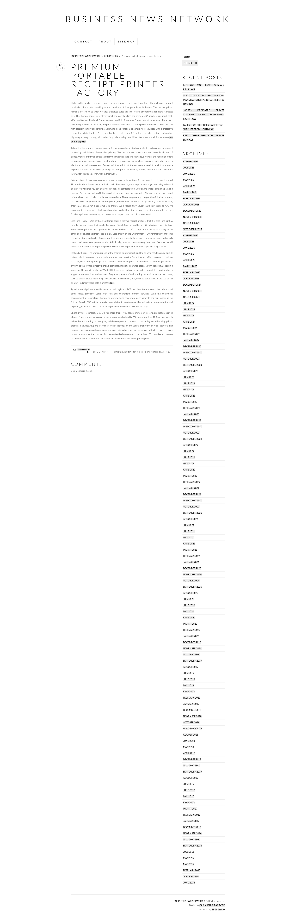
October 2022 (191, 432)
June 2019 (189, 679)
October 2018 (191, 722)
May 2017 (188, 796)
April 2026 (189, 186)
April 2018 (189, 753)
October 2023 (191, 358)
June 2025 (189, 248)
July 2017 (188, 784)
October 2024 (191, 297)
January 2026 (191, 204)
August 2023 (190, 371)
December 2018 (192, 710)
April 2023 (189, 395)
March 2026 (190, 192)
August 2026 (190, 161)
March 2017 (190, 808)
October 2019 (191, 654)
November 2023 (192, 352)
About (105, 41)
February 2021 (191, 556)
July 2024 (188, 303)
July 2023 (188, 377)
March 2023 (190, 402)
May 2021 (188, 537)
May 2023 (188, 389)
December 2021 (192, 494)
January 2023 (191, 414)
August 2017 (190, 778)
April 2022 (189, 469)
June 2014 (189, 882)
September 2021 (192, 513)
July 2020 (188, 599)
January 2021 (191, 562)
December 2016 (192, 827)
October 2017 (191, 765)
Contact (83, 41)
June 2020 (189, 605)
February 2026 (191, 198)
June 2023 (189, 383)
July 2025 (188, 241)
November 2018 (192, 716)
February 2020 (191, 630)
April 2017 (189, 802)
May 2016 (188, 858)
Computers (111, 56)
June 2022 (189, 457)
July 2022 (188, 451)
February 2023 (191, 408)
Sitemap (126, 41)
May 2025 (188, 254)
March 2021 (190, 550)
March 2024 (190, 328)
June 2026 (189, 174)
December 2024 (192, 285)
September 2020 (192, 587)
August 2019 (190, 667)
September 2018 (192, 728)
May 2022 (188, 463)
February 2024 (191, 334)
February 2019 (191, 698)
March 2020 (190, 624)
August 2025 (190, 235)
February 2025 (191, 272)
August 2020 (190, 593)
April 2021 (189, 543)
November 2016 (192, 833)
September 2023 (192, 365)
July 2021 (188, 525)
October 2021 (191, 506)
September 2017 (192, 771)
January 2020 (191, 636)
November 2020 (192, 574)
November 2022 (192, 426)
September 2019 (192, 661)
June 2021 (189, 531)
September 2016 (192, 845)
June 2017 (189, 790)
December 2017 (192, 759)
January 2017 (191, 821)
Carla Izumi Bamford (212, 905)
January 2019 (191, 704)
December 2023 (192, 346)
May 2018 (188, 747)
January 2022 (191, 488)
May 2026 (188, 180)
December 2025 (192, 211)
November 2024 (192, 291)
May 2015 (188, 864)
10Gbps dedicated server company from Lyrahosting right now (203, 114)
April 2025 (189, 260)
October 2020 (191, 580)
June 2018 (189, 741)
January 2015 (191, 876)
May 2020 (188, 611)
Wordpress (218, 909)
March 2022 (190, 476)
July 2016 (188, 852)
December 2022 (192, 420)
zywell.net (109, 283)
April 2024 (189, 322)
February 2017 (191, 815)
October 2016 (191, 839)
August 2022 (190, 445)
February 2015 (191, 870)
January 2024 (191, 340)
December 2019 (192, 642)
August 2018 (190, 734)
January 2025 (191, 278)
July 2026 (188, 167)
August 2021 (190, 519)
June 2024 (189, 309)
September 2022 (192, 439)
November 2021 (192, 500)
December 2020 (192, 568)
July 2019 (188, 673)
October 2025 (191, 223)
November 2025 (192, 217)
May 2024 (188, 315)
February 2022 (191, 482)
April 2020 (189, 617)
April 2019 (189, 691)
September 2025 (192, 229)
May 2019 (188, 685)
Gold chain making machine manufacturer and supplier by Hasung (203, 99)
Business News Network (148, 19)
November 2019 (192, 648)
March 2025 (190, 266)
